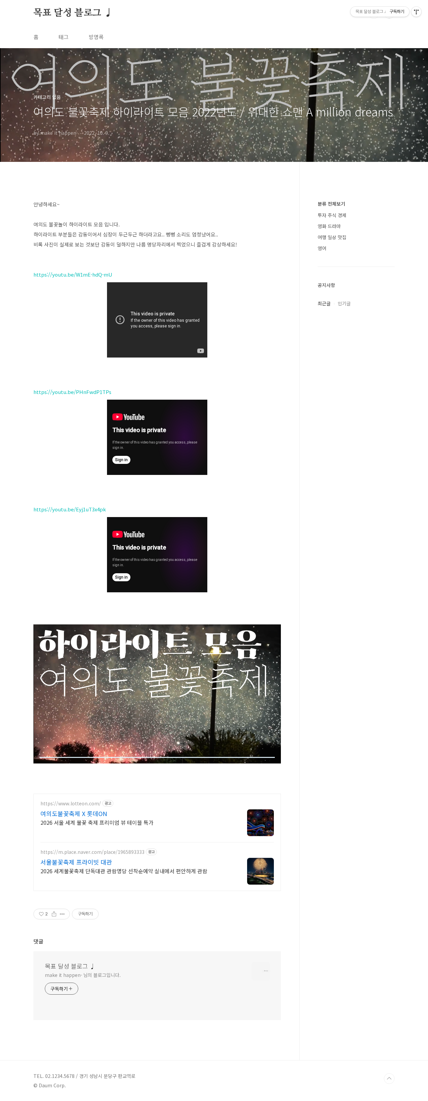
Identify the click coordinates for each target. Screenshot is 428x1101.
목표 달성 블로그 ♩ (73, 13)
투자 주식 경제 (332, 215)
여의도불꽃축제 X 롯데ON (73, 813)
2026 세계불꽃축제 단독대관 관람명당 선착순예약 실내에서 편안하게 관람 (123, 871)
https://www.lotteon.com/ (70, 803)
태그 (64, 37)
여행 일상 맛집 (332, 237)
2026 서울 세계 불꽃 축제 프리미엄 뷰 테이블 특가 (96, 822)
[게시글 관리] (62, 914)
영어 (322, 248)
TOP (389, 1078)
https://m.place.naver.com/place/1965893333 (92, 852)
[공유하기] (54, 914)
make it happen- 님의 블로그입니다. (82, 975)
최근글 (324, 303)
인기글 (344, 303)
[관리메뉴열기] (416, 12)
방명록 (96, 37)
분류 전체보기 (331, 203)
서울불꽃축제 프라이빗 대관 (76, 862)
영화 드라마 (329, 226)
